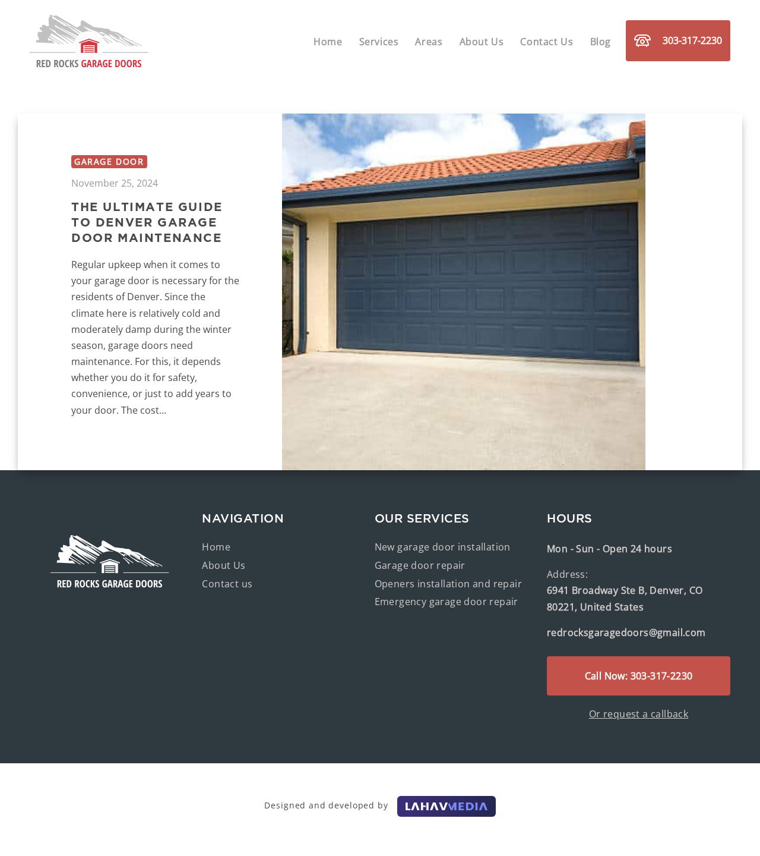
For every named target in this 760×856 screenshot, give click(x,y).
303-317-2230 (692, 40)
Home (328, 41)
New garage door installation (443, 546)
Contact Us (546, 41)
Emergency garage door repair (446, 601)
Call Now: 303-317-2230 (639, 675)
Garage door (109, 161)
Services (379, 41)
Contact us (227, 583)
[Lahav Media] (446, 805)
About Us (482, 41)
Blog (600, 41)
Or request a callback (638, 713)
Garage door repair (420, 565)
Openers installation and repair (448, 583)
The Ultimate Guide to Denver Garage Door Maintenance (147, 222)
